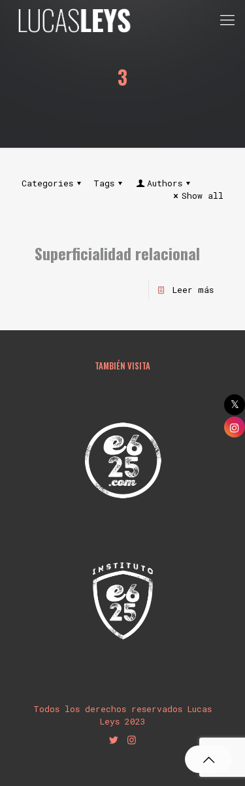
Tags (103, 183)
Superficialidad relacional (117, 253)
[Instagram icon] (132, 739)
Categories (47, 183)
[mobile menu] (227, 20)
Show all (202, 195)
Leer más (193, 290)
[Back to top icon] (208, 759)
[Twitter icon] (114, 739)
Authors (164, 183)
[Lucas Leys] (74, 19)
